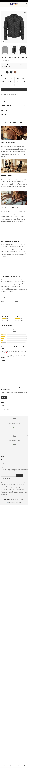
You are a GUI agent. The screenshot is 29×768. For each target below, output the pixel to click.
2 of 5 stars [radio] (14, 617)
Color (2, 72)
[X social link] (4, 741)
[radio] (4, 78)
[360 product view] (3, 41)
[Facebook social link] (2, 741)
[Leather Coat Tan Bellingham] (20, 527)
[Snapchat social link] (9, 741)
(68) (8, 580)
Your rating (2, 619)
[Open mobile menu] (1, 4)
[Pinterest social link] (7, 741)
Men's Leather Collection (10, 9)
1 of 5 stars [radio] (9, 617)
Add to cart (14, 89)
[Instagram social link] (5, 741)
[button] (2, 27)
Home (2, 9)
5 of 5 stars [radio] (11, 618)
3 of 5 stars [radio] (20, 617)
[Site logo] (14, 4)
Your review (4, 622)
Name (2, 638)
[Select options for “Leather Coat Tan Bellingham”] (25, 478)
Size (2, 75)
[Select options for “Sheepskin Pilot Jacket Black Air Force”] (12, 478)
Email (2, 644)
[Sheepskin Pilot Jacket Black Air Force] (7, 527)
